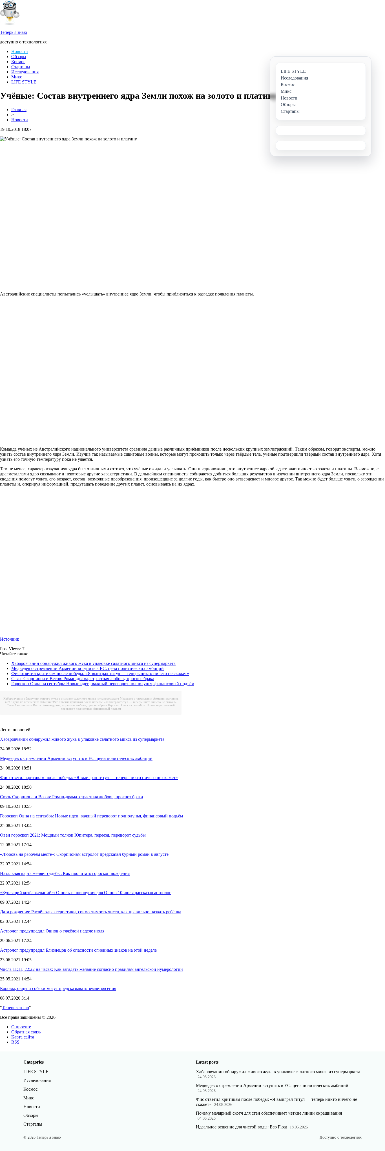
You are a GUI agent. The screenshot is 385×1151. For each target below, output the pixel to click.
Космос (18, 61)
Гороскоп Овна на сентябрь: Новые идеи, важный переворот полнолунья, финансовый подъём (102, 683)
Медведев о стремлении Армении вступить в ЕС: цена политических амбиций (87, 668)
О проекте (21, 1026)
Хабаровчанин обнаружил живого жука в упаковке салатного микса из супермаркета (93, 663)
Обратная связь (26, 1031)
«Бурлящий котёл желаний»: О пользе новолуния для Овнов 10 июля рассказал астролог (85, 892)
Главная (18, 109)
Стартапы (20, 66)
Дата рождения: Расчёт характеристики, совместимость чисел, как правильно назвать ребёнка (90, 911)
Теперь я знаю (15, 1007)
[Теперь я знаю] (10, 23)
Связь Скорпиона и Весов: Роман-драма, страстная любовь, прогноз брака (82, 678)
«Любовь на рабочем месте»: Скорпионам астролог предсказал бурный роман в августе (84, 854)
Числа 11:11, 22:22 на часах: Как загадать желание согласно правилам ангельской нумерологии (91, 969)
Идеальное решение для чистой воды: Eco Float (241, 1126)
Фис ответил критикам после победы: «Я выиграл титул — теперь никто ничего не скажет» (100, 673)
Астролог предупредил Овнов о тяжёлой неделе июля (52, 931)
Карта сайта (22, 1037)
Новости (19, 51)
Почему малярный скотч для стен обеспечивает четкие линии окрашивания (269, 1113)
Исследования (25, 71)
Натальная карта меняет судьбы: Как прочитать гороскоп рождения (65, 873)
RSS (15, 1042)
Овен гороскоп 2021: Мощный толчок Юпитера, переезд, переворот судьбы (73, 835)
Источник (9, 639)
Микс (16, 76)
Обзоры (18, 56)
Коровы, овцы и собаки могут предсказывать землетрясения (58, 988)
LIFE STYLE (23, 82)
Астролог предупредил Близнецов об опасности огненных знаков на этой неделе (78, 950)
